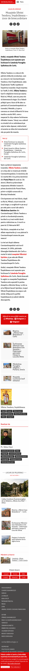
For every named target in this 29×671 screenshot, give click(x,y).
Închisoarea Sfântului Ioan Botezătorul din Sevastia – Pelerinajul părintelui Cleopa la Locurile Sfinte (19, 350)
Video (3, 417)
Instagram (20, 318)
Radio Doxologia (7, 636)
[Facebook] (11, 24)
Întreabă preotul (7, 601)
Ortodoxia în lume (16, 459)
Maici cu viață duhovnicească (11, 620)
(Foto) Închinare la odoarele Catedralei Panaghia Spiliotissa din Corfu (15, 144)
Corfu (23, 577)
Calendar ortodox (8, 631)
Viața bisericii (6, 588)
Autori (4, 615)
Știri (3, 606)
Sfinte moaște (18, 411)
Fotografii (10, 417)
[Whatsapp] (14, 24)
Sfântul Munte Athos (20, 414)
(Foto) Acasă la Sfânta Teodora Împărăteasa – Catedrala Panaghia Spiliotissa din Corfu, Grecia (15, 151)
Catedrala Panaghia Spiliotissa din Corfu (15, 157)
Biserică (14, 577)
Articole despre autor (8, 462)
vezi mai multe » (14, 475)
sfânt (23, 574)
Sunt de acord (5, 667)
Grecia (15, 574)
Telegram (15, 322)
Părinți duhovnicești (9, 617)
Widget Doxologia (8, 633)
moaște (6, 574)
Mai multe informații (14, 663)
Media (3, 604)
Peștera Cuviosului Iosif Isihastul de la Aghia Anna (18, 539)
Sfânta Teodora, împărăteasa (13, 407)
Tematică (4, 623)
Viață (3, 411)
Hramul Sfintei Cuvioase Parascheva (14, 609)
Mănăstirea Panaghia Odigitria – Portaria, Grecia (19, 366)
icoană (5, 577)
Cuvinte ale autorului (7, 451)
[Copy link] (18, 24)
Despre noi (5, 646)
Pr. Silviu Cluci (7, 447)
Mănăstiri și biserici (21, 456)
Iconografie (5, 459)
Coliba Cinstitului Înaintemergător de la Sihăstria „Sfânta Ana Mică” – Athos (14, 501)
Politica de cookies (8, 649)
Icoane (9, 411)
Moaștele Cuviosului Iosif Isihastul (19, 378)
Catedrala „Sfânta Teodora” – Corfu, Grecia (20, 559)
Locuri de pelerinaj (14, 9)
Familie (4, 593)
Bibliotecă (5, 598)
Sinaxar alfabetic (7, 625)
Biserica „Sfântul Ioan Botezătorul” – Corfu (18, 333)
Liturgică (5, 596)
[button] (20, 2)
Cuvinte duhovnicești (9, 590)
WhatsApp (9, 318)
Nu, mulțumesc (15, 667)
